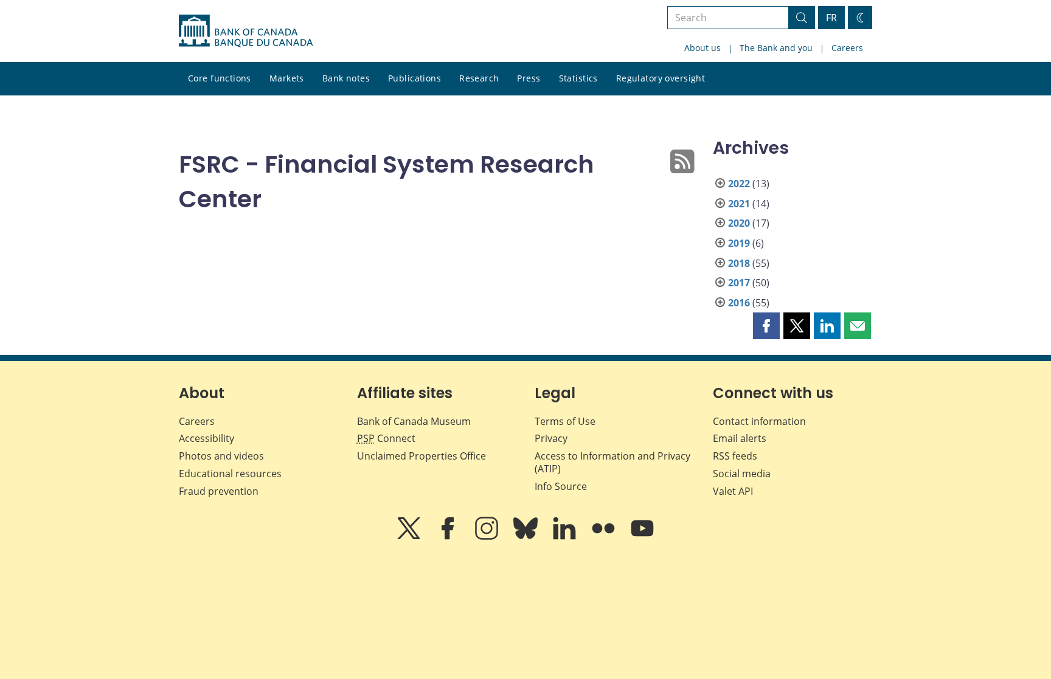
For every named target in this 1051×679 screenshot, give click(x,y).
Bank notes (346, 78)
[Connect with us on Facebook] (448, 536)
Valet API (733, 491)
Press (528, 78)
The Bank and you (776, 47)
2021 (739, 203)
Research (479, 78)
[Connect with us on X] (409, 536)
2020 (739, 223)
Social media (742, 473)
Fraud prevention (218, 491)
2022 (739, 183)
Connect (386, 438)
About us (702, 47)
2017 (739, 282)
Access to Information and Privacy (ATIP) (612, 462)
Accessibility (206, 438)
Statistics (578, 78)
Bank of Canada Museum (414, 421)
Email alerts (739, 438)
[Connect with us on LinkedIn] (565, 536)
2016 (739, 302)
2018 (739, 263)
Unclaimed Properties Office (421, 456)
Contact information (759, 421)
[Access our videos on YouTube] (642, 536)
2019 (739, 243)
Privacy (551, 438)
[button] (766, 325)
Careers (847, 47)
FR (831, 17)
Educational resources (230, 473)
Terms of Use (565, 421)
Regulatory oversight (660, 78)
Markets (286, 78)
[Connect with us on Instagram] (487, 536)
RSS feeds (735, 456)
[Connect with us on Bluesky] (526, 536)
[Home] (246, 31)
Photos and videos (221, 456)
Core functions (219, 78)
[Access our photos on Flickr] (604, 536)
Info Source (561, 486)
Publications (414, 78)
